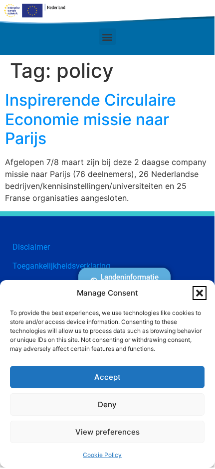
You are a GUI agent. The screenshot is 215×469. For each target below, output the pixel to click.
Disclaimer (31, 247)
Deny (107, 404)
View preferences (107, 432)
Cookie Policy (102, 455)
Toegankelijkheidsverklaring (61, 266)
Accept (107, 377)
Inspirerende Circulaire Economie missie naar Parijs (90, 119)
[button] (200, 293)
